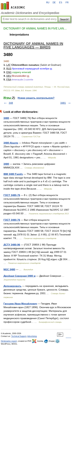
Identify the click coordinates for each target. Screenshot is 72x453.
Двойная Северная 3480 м (19, 275)
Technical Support (18, 336)
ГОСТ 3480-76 (11, 195)
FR (67, 2)
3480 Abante (10, 142)
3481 (63, 102)
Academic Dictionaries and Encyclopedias (30, 13)
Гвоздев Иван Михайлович (20, 303)
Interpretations (19, 34)
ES (60, 2)
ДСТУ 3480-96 (11, 244)
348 (11, 102)
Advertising (32, 336)
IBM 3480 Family (13, 174)
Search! (64, 19)
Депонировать (12, 286)
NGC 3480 (9, 269)
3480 (6, 118)
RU (47, 2)
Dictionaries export (9, 341)
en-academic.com (13, 5)
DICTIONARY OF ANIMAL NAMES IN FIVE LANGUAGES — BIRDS (36, 28)
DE (54, 2)
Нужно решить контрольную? (36, 97)
